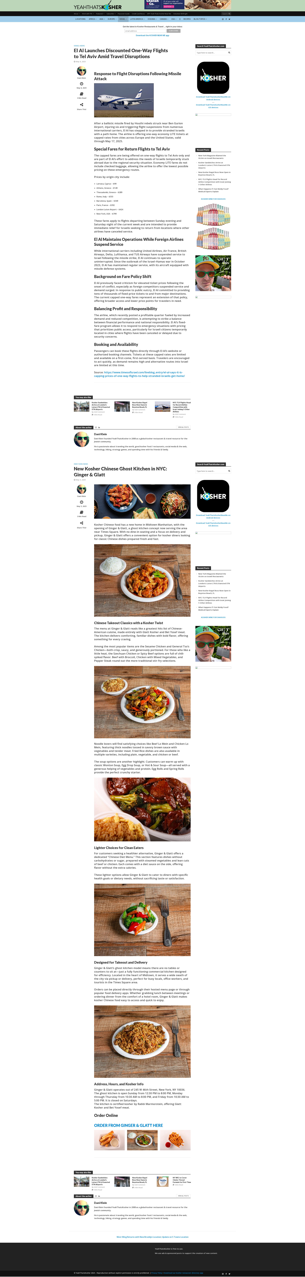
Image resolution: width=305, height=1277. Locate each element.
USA (173, 19)
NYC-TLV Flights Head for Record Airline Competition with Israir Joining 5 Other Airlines (182, 407)
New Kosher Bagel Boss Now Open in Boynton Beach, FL (139, 405)
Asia (101, 19)
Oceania (151, 19)
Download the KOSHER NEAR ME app (152, 35)
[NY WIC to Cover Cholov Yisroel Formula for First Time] (162, 1181)
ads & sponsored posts (172, 1253)
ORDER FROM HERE (128, 1125)
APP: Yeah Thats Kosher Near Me (159, 14)
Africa (92, 19)
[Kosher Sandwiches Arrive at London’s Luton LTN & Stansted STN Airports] (81, 406)
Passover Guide (124, 14)
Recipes (187, 19)
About (76, 14)
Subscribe (110, 14)
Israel (122, 19)
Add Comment (99, 412)
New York (78, 464)
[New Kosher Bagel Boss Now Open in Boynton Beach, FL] (122, 406)
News (82, 46)
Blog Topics (199, 19)
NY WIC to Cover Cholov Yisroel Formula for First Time (182, 1180)
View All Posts (183, 427)
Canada (163, 19)
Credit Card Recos (138, 14)
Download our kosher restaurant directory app (183, 1273)
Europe (111, 19)
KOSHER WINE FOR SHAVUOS (213, 199)
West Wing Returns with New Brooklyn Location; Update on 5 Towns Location (152, 1237)
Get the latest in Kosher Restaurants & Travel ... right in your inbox (152, 27)
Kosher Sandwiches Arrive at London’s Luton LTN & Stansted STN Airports (101, 406)
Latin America (136, 19)
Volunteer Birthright (180, 14)
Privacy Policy (156, 1273)
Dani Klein (81, 78)
